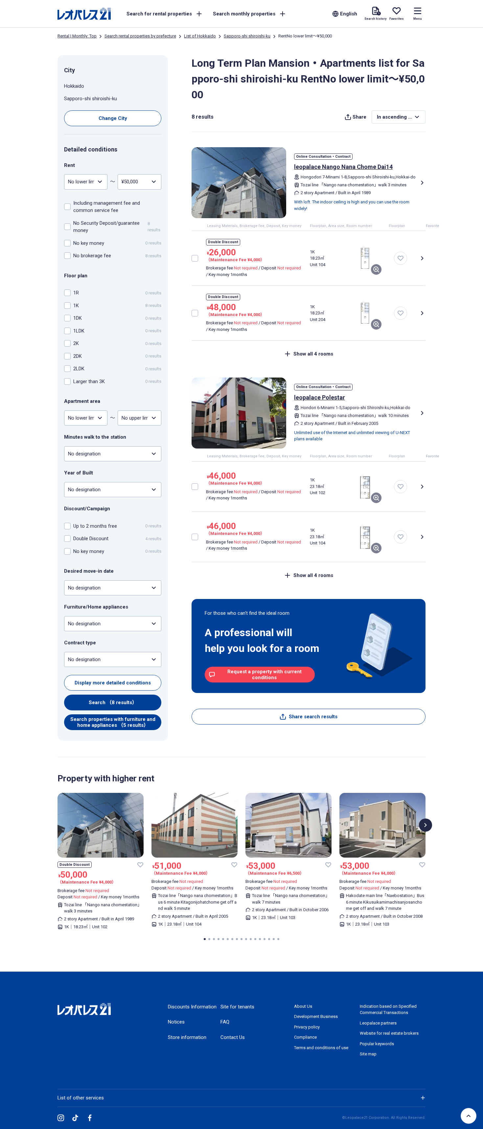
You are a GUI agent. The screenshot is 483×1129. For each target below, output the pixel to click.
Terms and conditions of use (321, 1047)
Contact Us (232, 1037)
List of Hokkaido (200, 36)
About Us (303, 1006)
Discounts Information (192, 1007)
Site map (368, 1053)
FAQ (224, 1022)
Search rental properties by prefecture (140, 36)
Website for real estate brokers (389, 1033)
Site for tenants (237, 1007)
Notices (176, 1022)
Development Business (316, 1016)
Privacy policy (307, 1027)
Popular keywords (377, 1043)
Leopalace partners (378, 1023)
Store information (187, 1037)
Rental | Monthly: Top (77, 36)
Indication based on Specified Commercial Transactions (388, 1009)
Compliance (305, 1037)
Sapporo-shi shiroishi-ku (247, 36)
